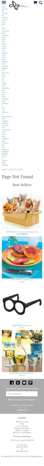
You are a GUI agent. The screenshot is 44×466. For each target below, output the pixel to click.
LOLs (3, 64)
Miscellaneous (7, 116)
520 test (3, 93)
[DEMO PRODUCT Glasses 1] (22, 304)
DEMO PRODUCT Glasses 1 (22, 325)
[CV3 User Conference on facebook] (12, 382)
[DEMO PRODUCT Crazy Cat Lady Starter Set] (22, 210)
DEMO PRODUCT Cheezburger (22, 279)
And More (4, 43)
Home (4, 4)
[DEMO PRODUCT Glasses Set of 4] (22, 351)
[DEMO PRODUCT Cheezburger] (22, 257)
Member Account (22, 421)
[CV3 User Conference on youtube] (24, 382)
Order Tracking (22, 426)
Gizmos (4, 20)
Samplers (5, 35)
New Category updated (5, 121)
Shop (4, 7)
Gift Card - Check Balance (22, 432)
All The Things (4, 81)
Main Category (5, 98)
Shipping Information (22, 428)
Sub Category (5, 142)
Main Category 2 (5, 103)
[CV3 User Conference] (18, 5)
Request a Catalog (22, 430)
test (3, 86)
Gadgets (5, 18)
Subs (3, 22)
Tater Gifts (4, 38)
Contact (4, 160)
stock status (4, 133)
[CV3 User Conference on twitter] (18, 382)
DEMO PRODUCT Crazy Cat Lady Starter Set (22, 232)
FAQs (4, 163)
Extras (4, 46)
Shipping (5, 165)
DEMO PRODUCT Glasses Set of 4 (22, 373)
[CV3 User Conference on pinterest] (30, 382)
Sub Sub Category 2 (5, 111)
